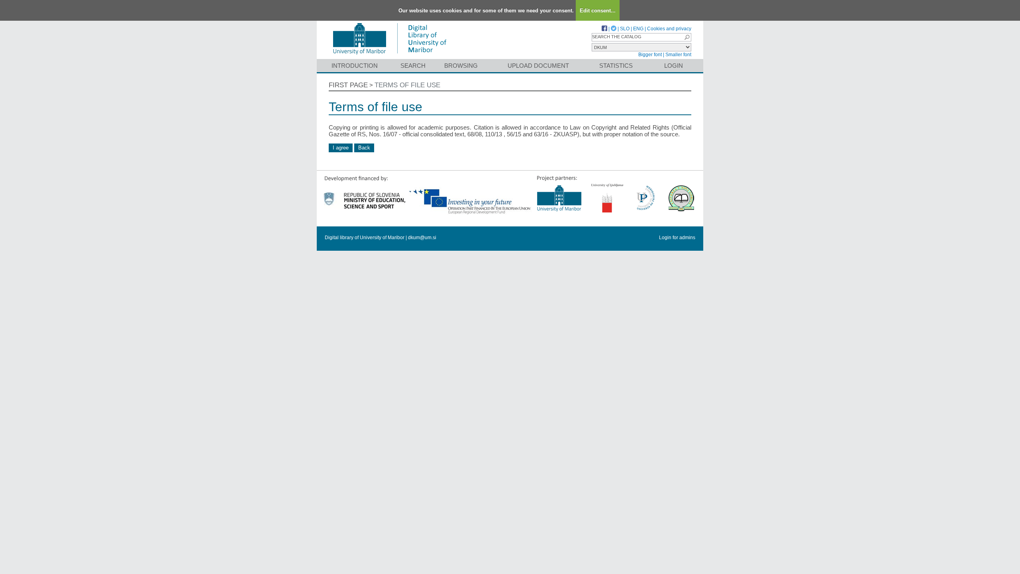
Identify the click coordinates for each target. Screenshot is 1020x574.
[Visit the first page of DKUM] (389, 55)
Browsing (461, 65)
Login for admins (677, 237)
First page (348, 85)
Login (673, 65)
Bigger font (650, 54)
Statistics (616, 65)
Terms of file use (407, 85)
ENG (638, 28)
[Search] (687, 37)
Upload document (538, 65)
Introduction (355, 65)
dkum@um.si (422, 237)
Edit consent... (598, 11)
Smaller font (678, 54)
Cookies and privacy (669, 28)
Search (413, 65)
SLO (625, 28)
